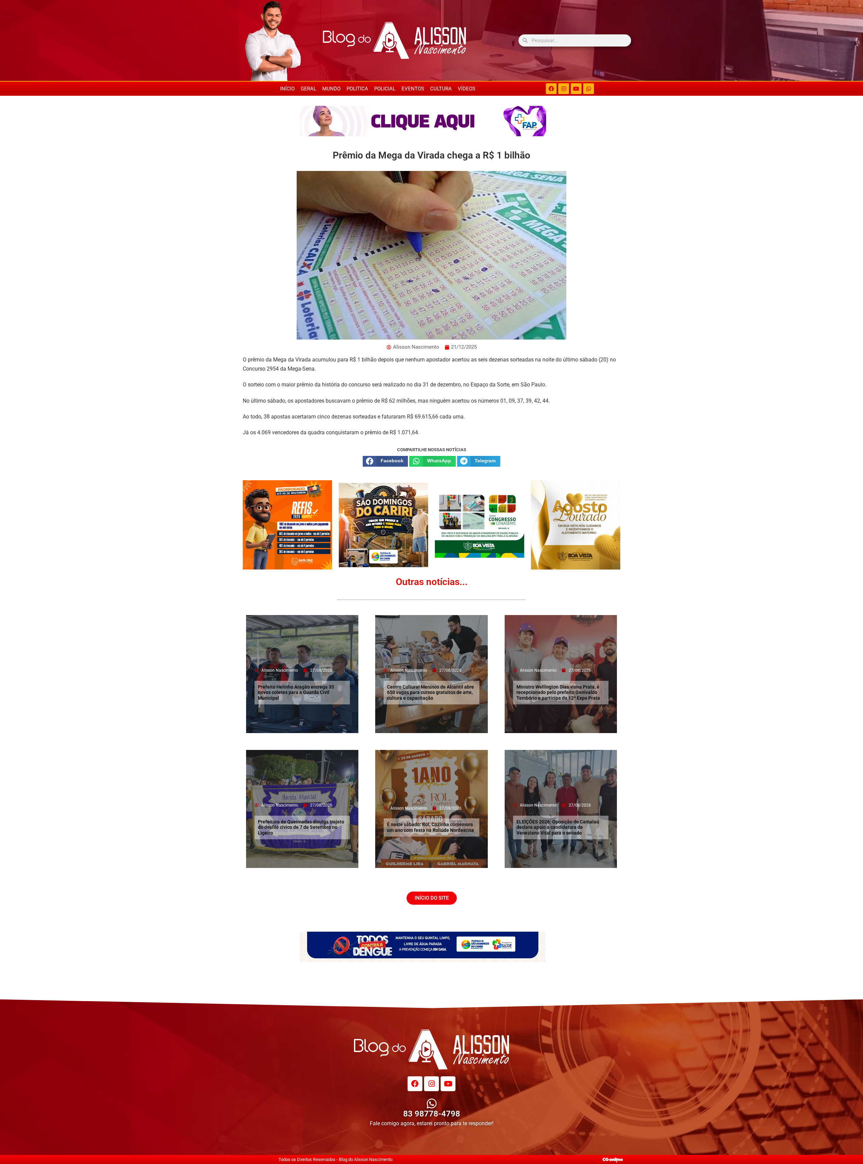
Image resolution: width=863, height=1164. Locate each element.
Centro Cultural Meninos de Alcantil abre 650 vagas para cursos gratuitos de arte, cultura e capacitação (430, 692)
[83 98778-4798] (431, 1103)
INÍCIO (287, 89)
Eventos (412, 89)
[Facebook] (551, 88)
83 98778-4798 (431, 1113)
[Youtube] (576, 88)
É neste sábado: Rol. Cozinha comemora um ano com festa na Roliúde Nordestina (430, 827)
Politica (357, 89)
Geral (308, 89)
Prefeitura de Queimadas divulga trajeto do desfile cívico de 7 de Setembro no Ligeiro (301, 827)
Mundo (331, 89)
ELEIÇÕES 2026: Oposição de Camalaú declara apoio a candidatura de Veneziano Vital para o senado (557, 827)
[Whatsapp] (588, 88)
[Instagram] (563, 88)
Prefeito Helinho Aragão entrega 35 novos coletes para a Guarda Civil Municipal (296, 692)
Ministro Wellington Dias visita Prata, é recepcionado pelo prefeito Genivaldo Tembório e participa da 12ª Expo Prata (558, 692)
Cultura (441, 89)
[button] (385, 461)
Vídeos (466, 89)
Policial (384, 89)
